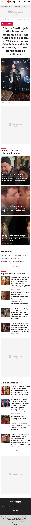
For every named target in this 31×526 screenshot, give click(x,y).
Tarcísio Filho (15, 258)
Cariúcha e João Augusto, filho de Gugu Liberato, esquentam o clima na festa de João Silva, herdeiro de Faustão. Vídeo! (15, 238)
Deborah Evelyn (6, 255)
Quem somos (22, 507)
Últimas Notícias (9, 19)
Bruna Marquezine (18, 261)
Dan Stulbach (5, 258)
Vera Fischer (18, 264)
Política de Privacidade (9, 507)
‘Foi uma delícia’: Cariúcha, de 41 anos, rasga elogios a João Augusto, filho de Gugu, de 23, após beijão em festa (15, 209)
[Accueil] (13, 1)
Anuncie (15, 510)
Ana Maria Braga (6, 261)
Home (2, 19)
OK (15, 524)
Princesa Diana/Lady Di (19, 255)
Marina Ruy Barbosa (7, 264)
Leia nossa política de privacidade (15, 522)
